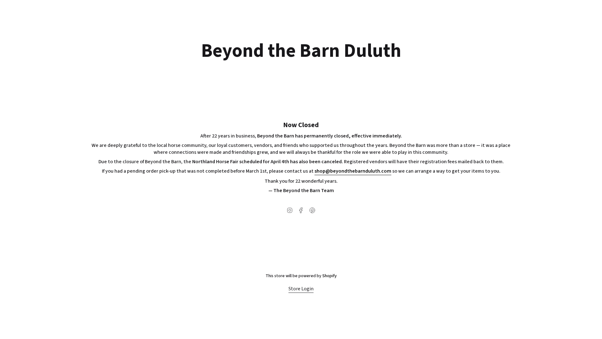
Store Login (301, 288)
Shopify (329, 276)
